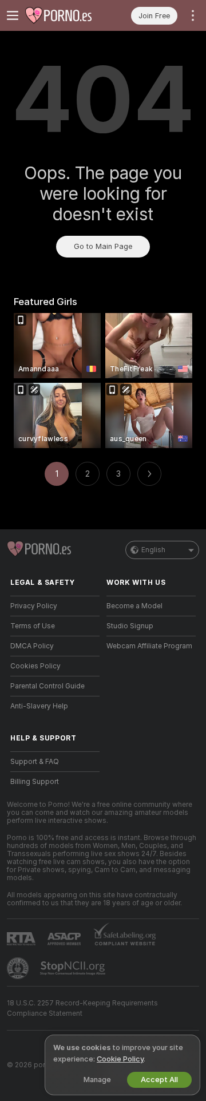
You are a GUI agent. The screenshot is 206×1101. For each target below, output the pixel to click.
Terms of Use (32, 626)
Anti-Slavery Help (39, 706)
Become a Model (134, 606)
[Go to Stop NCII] (74, 968)
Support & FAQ (34, 762)
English (153, 550)
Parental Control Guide (47, 686)
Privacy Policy (33, 606)
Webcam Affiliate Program (149, 646)
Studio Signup (129, 626)
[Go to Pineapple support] (19, 968)
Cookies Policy (35, 666)
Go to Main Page (103, 246)
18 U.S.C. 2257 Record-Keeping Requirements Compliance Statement (82, 1008)
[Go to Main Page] (64, 15)
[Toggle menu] (12, 15)
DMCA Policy (32, 646)
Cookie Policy (120, 1059)
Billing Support (34, 782)
